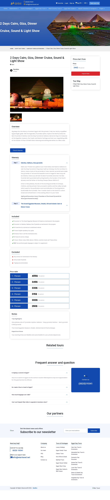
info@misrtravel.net (21, 457)
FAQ (42, 453)
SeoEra (35, 488)
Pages (101, 9)
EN (80, 3)
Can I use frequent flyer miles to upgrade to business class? (29, 402)
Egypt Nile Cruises (69, 9)
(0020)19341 (86, 383)
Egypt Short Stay (61, 466)
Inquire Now (85, 73)
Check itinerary (18, 150)
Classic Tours (60, 453)
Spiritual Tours (60, 460)
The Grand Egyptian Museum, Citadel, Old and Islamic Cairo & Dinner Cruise (41, 205)
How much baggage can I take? (21, 394)
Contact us (44, 460)
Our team (43, 450)
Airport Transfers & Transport (87, 9)
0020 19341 (17, 450)
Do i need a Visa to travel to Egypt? (22, 387)
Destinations (14, 9)
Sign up (72, 3)
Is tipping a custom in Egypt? (20, 373)
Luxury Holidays (60, 447)
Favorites (60, 3)
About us (43, 447)
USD (85, 3)
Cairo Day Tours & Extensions (35, 48)
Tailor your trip (94, 3)
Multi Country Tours (55, 9)
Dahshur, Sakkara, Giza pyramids (32, 163)
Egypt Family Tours (61, 450)
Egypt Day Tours (40, 9)
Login (66, 3)
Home (5, 9)
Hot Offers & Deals (61, 456)
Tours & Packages (26, 9)
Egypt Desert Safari (61, 463)
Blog (42, 456)
